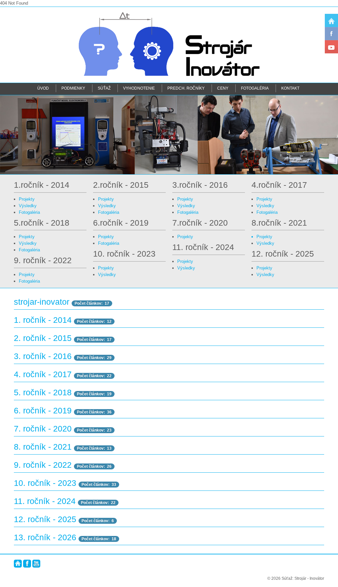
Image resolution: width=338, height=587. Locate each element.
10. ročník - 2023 (45, 483)
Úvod (43, 88)
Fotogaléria (255, 88)
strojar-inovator (41, 301)
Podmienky (73, 88)
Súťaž (104, 88)
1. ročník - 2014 (43, 320)
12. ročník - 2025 (45, 519)
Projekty (27, 199)
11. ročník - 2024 (45, 501)
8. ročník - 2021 (43, 446)
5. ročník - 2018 (43, 392)
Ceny (222, 88)
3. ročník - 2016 (43, 356)
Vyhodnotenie (139, 88)
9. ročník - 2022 (43, 465)
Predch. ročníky (186, 88)
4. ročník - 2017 (43, 374)
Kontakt (290, 88)
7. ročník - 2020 (43, 428)
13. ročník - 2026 (45, 537)
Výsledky (28, 205)
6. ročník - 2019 (43, 410)
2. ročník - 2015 (43, 338)
